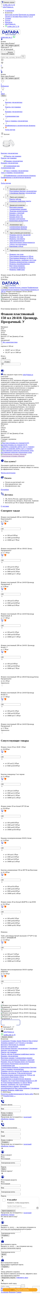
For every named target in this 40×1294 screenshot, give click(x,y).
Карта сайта (29, 1094)
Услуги (7, 20)
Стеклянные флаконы (17, 268)
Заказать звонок (8, 2)
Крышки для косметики (17, 205)
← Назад (4, 287)
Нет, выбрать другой (12, 45)
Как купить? (23, 16)
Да (2, 45)
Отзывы (8, 18)
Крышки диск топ (16, 215)
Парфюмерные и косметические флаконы (23, 250)
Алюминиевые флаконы (18, 227)
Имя (2, 1109)
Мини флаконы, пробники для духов (22, 260)
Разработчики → (9, 1096)
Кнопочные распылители (18, 220)
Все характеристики (9, 342)
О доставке (5, 506)
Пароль (3, 1167)
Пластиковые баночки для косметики (23, 191)
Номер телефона (7, 1113)
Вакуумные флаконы (17, 266)
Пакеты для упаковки (16, 197)
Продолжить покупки (8, 1277)
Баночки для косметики (17, 189)
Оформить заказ (22, 1277)
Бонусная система (11, 14)
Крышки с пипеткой (16, 213)
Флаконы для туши (16, 237)
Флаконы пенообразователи (19, 264)
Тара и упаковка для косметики (19, 233)
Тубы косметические (16, 240)
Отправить (5, 1142)
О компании (9, 10)
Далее (4, 1254)
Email (3, 1136)
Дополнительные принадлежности (22, 242)
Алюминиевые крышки (18, 209)
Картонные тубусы (16, 246)
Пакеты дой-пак (15, 199)
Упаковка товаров (7, 1043)
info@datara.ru (8, 7)
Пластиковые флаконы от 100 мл (21, 256)
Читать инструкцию (8, 473)
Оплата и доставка (12, 16)
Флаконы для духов (16, 254)
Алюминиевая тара (15, 225)
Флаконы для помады (17, 239)
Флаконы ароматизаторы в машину (22, 262)
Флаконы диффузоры (17, 269)
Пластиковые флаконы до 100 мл (21, 258)
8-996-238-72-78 (9, 5)
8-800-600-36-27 (6, 37)
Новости (25, 1041)
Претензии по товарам (27, 14)
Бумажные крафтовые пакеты (20, 201)
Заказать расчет (7, 1115)
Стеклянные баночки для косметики (22, 193)
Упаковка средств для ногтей (20, 235)
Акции (19, 1041)
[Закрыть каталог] (2, 136)
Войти (4, 95)
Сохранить (5, 1266)
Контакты (8, 22)
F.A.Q (31, 16)
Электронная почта (8, 1163)
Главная (12, 287)
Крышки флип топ (16, 217)
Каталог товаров (21, 287)
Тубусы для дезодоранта (18, 244)
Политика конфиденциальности (12, 1094)
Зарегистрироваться (8, 1211)
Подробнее (5, 489)
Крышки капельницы (17, 219)
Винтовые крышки (16, 207)
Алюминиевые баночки (18, 229)
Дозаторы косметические (18, 211)
